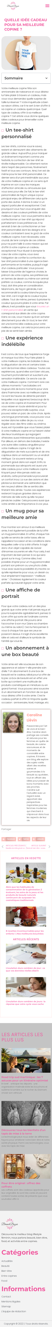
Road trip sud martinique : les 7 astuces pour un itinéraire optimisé (24, 1079)
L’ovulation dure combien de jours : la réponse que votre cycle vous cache (25, 1002)
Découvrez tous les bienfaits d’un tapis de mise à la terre (23, 1132)
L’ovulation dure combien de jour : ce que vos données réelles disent (25, 969)
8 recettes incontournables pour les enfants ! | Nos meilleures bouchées (25, 932)
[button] (47, 6)
